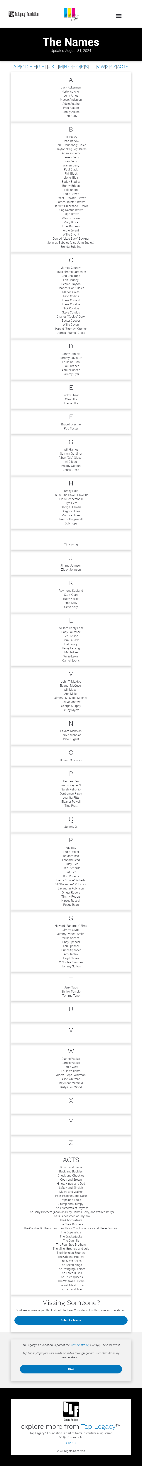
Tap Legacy (98, 1426)
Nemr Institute (79, 1345)
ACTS (123, 66)
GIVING (71, 1443)
